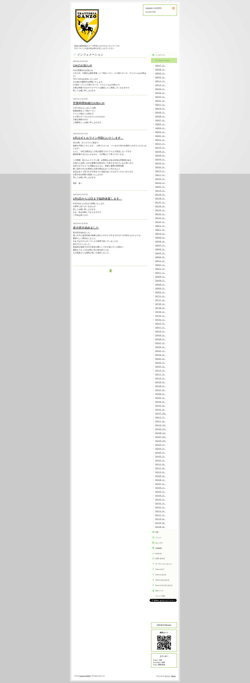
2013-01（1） (160, 507)
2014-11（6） (160, 421)
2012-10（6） (160, 519)
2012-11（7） (160, 515)
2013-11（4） (160, 468)
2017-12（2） (160, 296)
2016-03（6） (160, 359)
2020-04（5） (160, 257)
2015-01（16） (160, 414)
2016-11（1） (160, 328)
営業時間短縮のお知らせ (89, 103)
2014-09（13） (160, 429)
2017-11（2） (160, 300)
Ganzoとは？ (159, 569)
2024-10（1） (160, 109)
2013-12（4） (160, 464)
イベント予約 (160, 596)
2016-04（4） (160, 355)
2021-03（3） (160, 214)
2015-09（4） (160, 382)
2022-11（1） (160, 175)
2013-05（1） (160, 492)
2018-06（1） (160, 285)
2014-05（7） (160, 445)
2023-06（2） (160, 155)
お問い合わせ (160, 558)
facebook (158, 553)
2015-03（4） (160, 406)
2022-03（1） (160, 179)
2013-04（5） (160, 496)
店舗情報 (158, 548)
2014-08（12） (160, 433)
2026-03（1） (160, 77)
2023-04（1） (160, 159)
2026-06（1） (160, 69)
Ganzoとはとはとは (162, 580)
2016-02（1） (160, 363)
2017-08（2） (160, 308)
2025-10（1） (160, 85)
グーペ (167, 676)
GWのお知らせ (82, 65)
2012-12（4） (160, 511)
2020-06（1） (160, 249)
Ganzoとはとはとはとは (163, 585)
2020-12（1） (160, 226)
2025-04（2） (160, 93)
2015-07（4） (160, 390)
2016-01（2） (160, 367)
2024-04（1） (160, 128)
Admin (173, 676)
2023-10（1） (160, 148)
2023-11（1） (160, 144)
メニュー (158, 537)
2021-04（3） (160, 210)
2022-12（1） (160, 171)
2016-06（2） (160, 347)
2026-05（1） (160, 73)
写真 (157, 532)
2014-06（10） (160, 441)
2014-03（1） (160, 453)
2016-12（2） (160, 324)
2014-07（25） (160, 437)
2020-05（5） (160, 253)
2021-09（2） (160, 195)
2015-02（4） (160, 410)
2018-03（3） (160, 292)
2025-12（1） (160, 81)
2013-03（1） (160, 500)
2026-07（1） (160, 66)
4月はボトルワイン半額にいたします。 (98, 137)
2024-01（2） (160, 136)
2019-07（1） (160, 265)
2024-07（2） (160, 120)
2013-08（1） (160, 480)
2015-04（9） (160, 402)
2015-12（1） (160, 371)
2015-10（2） (160, 378)
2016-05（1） (160, 351)
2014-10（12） (160, 425)
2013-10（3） (160, 472)
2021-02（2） (160, 218)
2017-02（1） (160, 320)
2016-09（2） (160, 335)
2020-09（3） (160, 238)
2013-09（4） (160, 476)
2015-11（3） (160, 374)
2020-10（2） (160, 234)
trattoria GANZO (85, 676)
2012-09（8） (160, 523)
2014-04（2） (160, 449)
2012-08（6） (160, 527)
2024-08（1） (160, 116)
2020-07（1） (160, 245)
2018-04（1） (160, 288)
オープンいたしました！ (164, 564)
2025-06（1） (160, 89)
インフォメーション (162, 60)
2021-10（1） (160, 191)
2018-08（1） (160, 281)
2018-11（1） (160, 273)
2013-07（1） (160, 484)
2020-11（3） (160, 230)
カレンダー (159, 543)
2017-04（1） (160, 316)
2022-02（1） (160, 183)
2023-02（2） (160, 167)
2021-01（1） (160, 222)
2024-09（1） (160, 112)
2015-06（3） (160, 394)
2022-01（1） (160, 187)
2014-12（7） (160, 417)
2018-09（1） (160, 277)
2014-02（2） (160, 457)
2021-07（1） (160, 202)
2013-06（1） (160, 488)
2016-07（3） (160, 343)
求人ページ (159, 590)
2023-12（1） (160, 140)
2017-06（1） (160, 312)
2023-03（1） (160, 163)
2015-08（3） (160, 386)
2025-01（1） (160, 101)
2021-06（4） (160, 206)
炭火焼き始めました (86, 227)
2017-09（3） (160, 304)
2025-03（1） (160, 97)
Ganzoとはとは (160, 574)
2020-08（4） (160, 242)
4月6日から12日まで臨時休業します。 (97, 198)
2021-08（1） (160, 199)
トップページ (160, 55)
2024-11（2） (160, 105)
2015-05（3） (160, 398)
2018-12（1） (160, 269)
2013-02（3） (160, 503)
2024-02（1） (160, 132)
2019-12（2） (160, 261)
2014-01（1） (160, 460)
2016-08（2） (160, 339)
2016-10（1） (160, 331)
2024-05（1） (160, 124)
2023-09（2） (160, 152)
